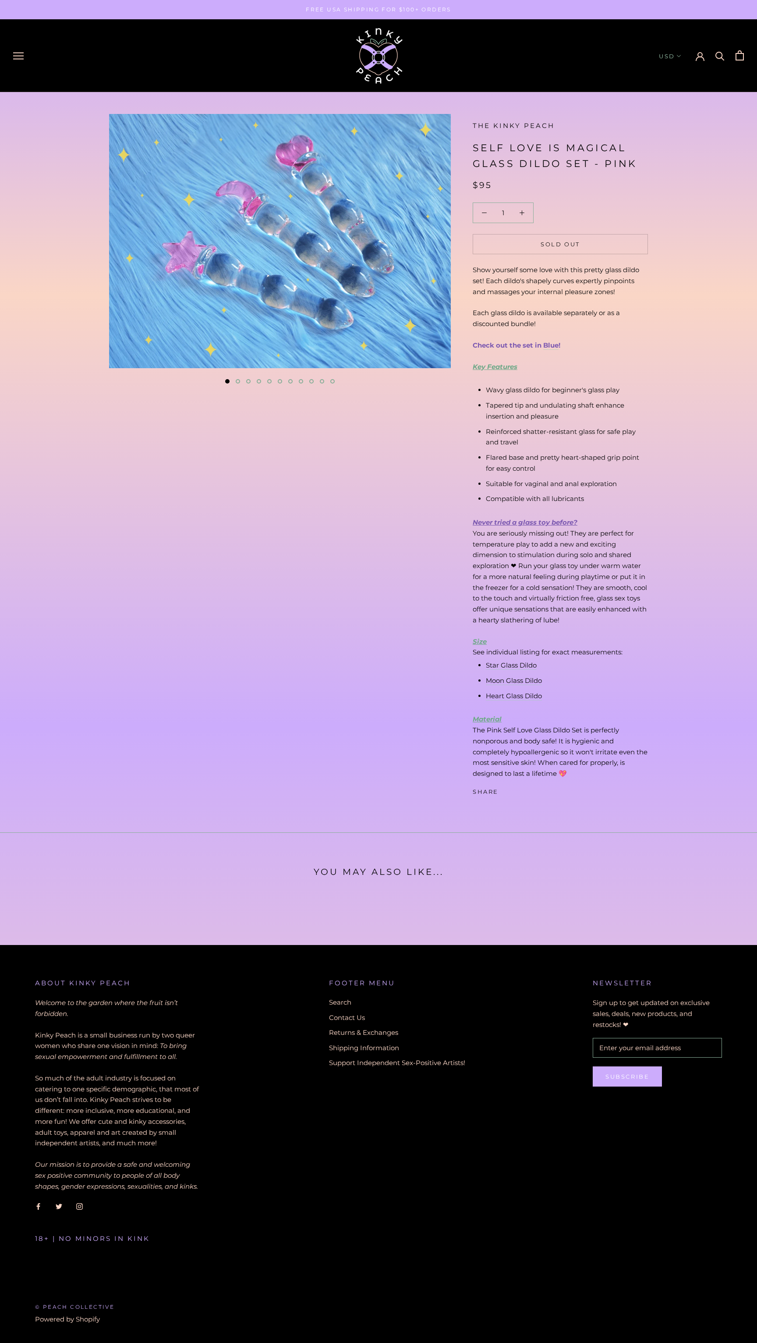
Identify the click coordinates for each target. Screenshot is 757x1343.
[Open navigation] (18, 56)
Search (340, 1002)
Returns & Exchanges (363, 1032)
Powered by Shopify (67, 1319)
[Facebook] (506, 789)
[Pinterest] (529, 789)
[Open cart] (740, 55)
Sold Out (560, 244)
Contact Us (347, 1017)
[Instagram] (79, 1206)
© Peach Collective (74, 1307)
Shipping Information (364, 1048)
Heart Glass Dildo (514, 696)
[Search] (720, 55)
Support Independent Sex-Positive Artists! (397, 1063)
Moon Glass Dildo (514, 680)
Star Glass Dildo (511, 665)
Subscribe (627, 1076)
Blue (551, 345)
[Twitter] (518, 789)
